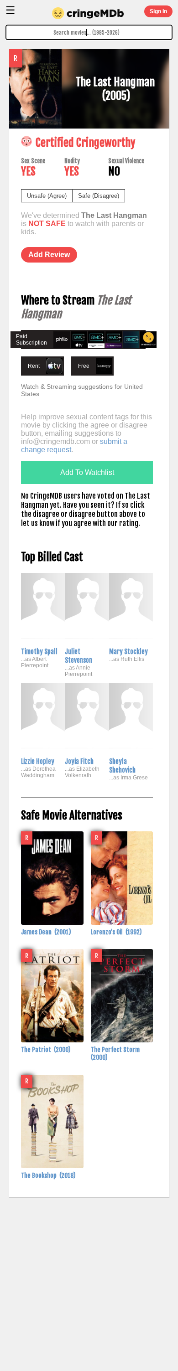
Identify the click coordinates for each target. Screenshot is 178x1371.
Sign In (158, 11)
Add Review (49, 254)
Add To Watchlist (87, 472)
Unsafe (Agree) (47, 195)
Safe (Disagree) (98, 195)
